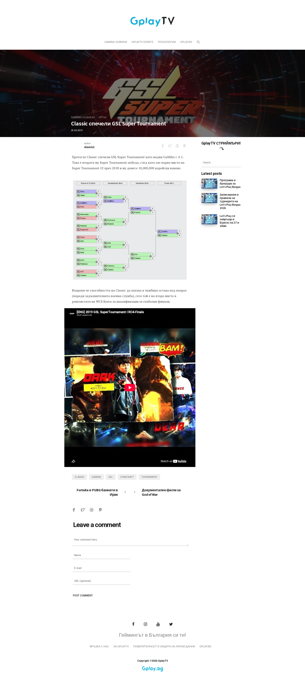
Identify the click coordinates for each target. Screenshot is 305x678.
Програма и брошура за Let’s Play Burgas (230, 183)
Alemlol (89, 147)
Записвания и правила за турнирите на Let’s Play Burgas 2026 (230, 201)
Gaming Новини (116, 42)
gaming (96, 477)
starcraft (127, 477)
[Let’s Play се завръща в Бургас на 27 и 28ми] (209, 219)
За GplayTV (121, 646)
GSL (110, 477)
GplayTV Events (142, 42)
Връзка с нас (99, 646)
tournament (149, 477)
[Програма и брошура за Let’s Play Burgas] (209, 183)
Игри (102, 117)
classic (79, 477)
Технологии (167, 42)
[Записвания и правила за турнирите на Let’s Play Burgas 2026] (209, 198)
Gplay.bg (186, 42)
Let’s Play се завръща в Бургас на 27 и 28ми (229, 221)
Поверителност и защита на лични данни (164, 646)
